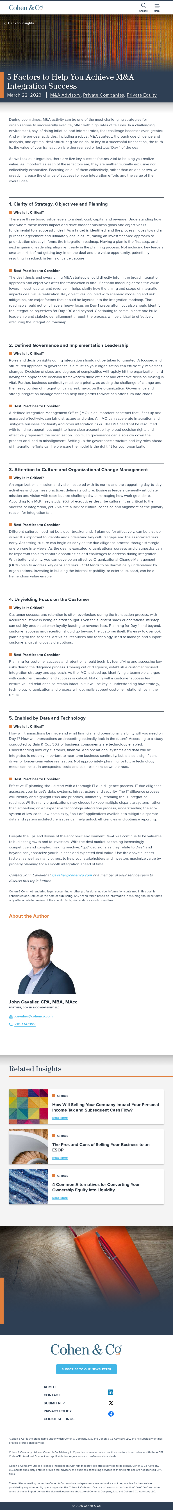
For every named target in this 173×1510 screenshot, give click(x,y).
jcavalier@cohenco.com (72, 875)
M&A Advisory (65, 95)
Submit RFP (54, 1403)
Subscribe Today (26, 1318)
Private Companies (103, 95)
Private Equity (142, 95)
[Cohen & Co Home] (26, 7)
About (50, 1387)
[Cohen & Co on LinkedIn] (134, 1392)
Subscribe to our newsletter (86, 1369)
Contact (52, 1395)
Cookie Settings (59, 1419)
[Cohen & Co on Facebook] (134, 1413)
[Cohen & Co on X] (134, 1403)
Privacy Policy (58, 1411)
